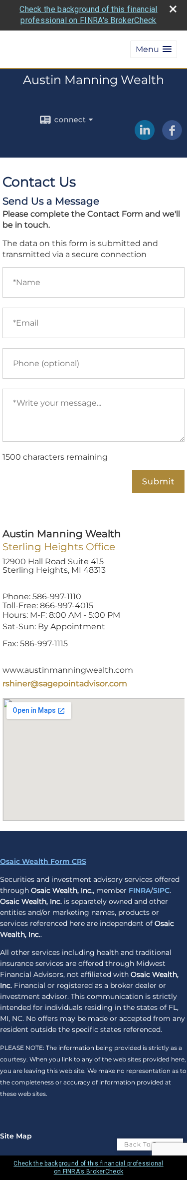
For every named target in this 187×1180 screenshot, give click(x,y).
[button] (153, 49)
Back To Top (145, 1144)
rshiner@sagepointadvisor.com (64, 683)
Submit (158, 481)
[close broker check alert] (173, 9)
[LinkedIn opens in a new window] (145, 137)
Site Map (16, 1135)
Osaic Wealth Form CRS (43, 861)
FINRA (140, 890)
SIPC (161, 890)
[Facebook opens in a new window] (172, 137)
